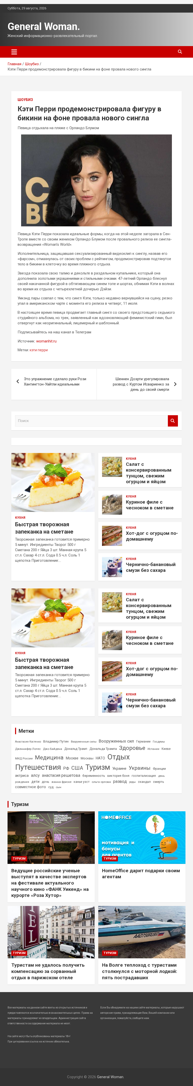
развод (120, 781)
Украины (140, 768)
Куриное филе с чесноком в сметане (150, 505)
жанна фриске (61, 782)
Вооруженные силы (83, 741)
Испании (153, 749)
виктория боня (118, 776)
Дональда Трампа (103, 749)
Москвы (87, 758)
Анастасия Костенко (28, 741)
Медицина (49, 757)
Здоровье (132, 748)
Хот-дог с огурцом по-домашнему (152, 536)
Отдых (118, 757)
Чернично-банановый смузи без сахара (151, 567)
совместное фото (30, 787)
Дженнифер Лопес (28, 749)
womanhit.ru (46, 341)
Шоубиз (25, 100)
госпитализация (144, 776)
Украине (119, 768)
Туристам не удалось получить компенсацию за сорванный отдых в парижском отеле (48, 971)
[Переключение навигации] (14, 52)
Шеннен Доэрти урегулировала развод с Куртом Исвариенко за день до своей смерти (141, 384)
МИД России (24, 758)
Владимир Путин (56, 741)
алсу (35, 775)
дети (35, 782)
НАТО (100, 758)
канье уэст (81, 782)
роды (132, 782)
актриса (22, 776)
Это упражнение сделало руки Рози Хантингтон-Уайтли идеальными (55, 382)
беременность (93, 776)
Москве (72, 758)
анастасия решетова (61, 775)
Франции (159, 768)
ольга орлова (101, 782)
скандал (144, 782)
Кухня (20, 517)
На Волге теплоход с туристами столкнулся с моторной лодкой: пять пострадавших (139, 971)
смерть (158, 782)
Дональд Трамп (75, 749)
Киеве (166, 749)
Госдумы (159, 741)
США (77, 768)
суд (51, 787)
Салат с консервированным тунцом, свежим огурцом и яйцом (148, 472)
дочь (45, 782)
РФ (66, 768)
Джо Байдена (52, 749)
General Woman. (44, 26)
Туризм (97, 767)
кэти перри (39, 350)
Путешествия (38, 767)
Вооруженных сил (116, 741)
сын (58, 787)
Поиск (173, 421)
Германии (143, 741)
